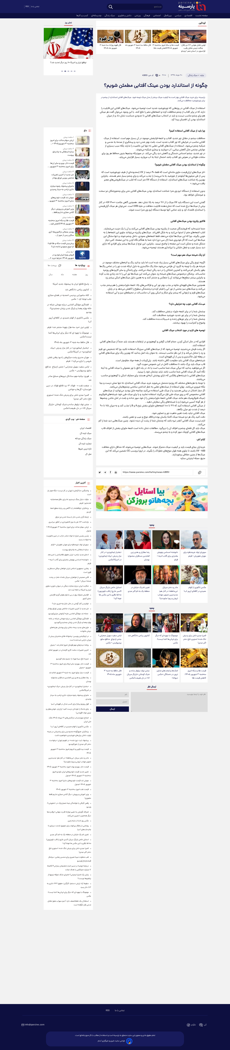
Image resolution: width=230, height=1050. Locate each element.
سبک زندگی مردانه (83, 438)
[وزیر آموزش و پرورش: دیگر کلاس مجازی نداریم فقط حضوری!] (82, 209)
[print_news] (116, 472)
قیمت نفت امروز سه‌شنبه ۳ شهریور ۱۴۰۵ (72, 789)
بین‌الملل (168, 15)
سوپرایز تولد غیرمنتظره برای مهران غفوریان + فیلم (194, 554)
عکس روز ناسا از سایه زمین (78, 820)
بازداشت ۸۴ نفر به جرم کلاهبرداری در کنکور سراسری (69, 522)
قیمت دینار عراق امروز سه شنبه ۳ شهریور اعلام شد (69, 672)
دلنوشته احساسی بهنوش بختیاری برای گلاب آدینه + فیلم (167, 556)
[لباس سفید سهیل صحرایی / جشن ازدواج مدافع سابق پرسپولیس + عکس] (109, 622)
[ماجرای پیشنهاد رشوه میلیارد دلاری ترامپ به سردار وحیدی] (82, 186)
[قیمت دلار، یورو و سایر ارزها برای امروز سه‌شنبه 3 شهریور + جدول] (82, 163)
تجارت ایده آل (85, 444)
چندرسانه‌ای (96, 15)
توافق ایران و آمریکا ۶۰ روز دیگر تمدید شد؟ (68, 62)
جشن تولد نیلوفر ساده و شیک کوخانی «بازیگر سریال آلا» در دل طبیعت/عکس (138, 674)
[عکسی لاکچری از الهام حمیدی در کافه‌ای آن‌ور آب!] (194, 574)
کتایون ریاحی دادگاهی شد (139, 635)
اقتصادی (188, 15)
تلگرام (193, 1024)
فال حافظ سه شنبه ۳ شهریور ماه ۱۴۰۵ (138, 47)
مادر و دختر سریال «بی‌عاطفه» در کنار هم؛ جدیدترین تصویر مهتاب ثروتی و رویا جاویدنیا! (168, 593)
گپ (205, 1024)
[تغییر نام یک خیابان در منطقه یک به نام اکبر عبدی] (137, 574)
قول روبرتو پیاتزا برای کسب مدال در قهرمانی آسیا (70, 704)
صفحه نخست (201, 15)
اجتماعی (157, 15)
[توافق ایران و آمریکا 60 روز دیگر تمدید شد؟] (68, 43)
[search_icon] (110, 7)
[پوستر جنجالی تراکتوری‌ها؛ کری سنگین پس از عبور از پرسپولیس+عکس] (82, 232)
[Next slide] (89, 44)
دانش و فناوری (125, 15)
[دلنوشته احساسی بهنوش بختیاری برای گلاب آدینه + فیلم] (165, 539)
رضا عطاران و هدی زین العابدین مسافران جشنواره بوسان (139, 556)
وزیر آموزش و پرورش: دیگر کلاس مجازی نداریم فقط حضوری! (62, 211)
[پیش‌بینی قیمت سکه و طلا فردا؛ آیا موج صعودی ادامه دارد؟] (82, 243)
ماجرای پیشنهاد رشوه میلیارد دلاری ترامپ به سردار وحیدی (62, 188)
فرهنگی (147, 15)
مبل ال (88, 454)
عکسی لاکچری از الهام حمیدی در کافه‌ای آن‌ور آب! (195, 589)
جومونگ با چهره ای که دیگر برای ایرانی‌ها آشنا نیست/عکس (166, 639)
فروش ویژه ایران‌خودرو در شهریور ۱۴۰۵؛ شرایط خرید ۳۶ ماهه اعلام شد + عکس (61, 256)
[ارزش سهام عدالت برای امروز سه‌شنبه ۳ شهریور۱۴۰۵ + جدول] (82, 140)
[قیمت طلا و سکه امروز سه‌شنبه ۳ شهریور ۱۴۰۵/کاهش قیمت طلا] (165, 36)
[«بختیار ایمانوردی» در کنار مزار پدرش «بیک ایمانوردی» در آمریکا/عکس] (109, 539)
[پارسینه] (190, 6)
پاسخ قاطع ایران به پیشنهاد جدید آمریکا (71, 284)
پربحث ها (52, 265)
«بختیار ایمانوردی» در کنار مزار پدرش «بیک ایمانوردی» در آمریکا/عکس (109, 556)
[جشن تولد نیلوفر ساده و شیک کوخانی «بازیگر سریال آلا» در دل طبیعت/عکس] (137, 658)
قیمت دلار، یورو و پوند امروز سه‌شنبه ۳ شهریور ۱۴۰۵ (68, 766)
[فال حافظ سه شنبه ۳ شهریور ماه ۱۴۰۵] (138, 36)
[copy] (199, 472)
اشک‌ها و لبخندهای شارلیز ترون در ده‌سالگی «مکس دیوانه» (167, 674)
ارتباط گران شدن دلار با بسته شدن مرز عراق (72, 517)
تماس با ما (35, 6)
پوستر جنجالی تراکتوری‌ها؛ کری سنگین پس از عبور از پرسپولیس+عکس (61, 233)
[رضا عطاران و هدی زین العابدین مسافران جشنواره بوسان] (137, 539)
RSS (27, 6)
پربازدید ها (80, 265)
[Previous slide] (47, 44)
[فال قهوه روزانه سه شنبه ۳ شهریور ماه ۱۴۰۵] (110, 36)
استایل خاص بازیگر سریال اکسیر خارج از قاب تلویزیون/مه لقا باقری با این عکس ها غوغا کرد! (109, 593)
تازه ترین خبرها (84, 449)
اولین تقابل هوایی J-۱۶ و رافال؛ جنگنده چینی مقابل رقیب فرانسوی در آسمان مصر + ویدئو (193, 48)
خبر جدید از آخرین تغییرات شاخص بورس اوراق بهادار (62, 176)
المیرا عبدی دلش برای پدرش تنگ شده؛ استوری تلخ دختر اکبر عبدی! (194, 639)
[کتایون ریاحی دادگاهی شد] (137, 622)
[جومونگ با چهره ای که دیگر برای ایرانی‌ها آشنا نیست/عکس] (165, 622)
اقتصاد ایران (85, 428)
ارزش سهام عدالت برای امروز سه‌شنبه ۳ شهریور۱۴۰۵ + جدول (62, 142)
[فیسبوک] (110, 472)
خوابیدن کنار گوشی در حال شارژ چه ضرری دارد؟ (70, 603)
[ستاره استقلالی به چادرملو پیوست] (82, 152)
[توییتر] (100, 472)
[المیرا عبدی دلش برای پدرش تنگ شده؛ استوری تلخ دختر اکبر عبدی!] (194, 622)
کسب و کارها (82, 15)
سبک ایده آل (85, 433)
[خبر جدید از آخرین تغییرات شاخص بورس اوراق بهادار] (82, 175)
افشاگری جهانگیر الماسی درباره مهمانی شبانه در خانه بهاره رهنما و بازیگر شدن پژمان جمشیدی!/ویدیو (69, 308)
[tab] (75, 71)
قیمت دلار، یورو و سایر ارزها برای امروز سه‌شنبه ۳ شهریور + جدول (61, 165)
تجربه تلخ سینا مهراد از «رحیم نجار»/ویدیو (72, 658)
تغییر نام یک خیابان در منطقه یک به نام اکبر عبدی (139, 589)
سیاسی (178, 15)
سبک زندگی (110, 15)
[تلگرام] (105, 472)
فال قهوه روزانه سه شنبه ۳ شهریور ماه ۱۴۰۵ (110, 47)
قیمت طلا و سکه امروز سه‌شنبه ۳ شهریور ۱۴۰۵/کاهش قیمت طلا (166, 47)
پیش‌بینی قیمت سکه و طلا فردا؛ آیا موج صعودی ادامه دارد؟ (61, 245)
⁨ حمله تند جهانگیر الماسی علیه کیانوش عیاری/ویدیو (69, 613)
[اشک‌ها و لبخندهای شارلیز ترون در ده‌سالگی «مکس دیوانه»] (165, 658)
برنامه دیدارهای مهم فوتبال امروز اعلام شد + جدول (69, 645)
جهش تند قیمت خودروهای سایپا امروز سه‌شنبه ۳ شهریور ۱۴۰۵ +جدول (61, 199)
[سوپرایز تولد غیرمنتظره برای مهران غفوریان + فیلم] (194, 539)
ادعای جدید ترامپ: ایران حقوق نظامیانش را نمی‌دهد (68, 554)
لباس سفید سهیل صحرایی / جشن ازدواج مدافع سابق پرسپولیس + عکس (109, 639)
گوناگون (202, 23)
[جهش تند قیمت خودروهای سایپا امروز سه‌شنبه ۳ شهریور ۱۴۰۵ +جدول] (82, 198)
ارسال (112, 709)
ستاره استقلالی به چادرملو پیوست (63, 153)
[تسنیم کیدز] (152, 499)
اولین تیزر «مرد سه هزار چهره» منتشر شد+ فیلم (68, 327)
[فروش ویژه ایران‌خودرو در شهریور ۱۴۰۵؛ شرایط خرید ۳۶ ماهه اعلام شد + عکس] (82, 255)
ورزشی (138, 15)
